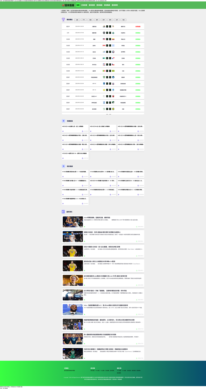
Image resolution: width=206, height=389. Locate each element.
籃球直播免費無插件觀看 (69, 370)
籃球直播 (92, 5)
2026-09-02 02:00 (79, 77)
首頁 (78, 5)
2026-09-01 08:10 (79, 58)
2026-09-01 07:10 (79, 45)
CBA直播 (102, 370)
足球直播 (84, 5)
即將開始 (138, 33)
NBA (84, 19)
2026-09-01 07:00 (79, 32)
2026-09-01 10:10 (79, 70)
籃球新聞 (115, 5)
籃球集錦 (107, 5)
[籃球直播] (68, 5)
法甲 (117, 19)
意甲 (97, 19)
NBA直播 (97, 370)
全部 (77, 19)
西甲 (104, 19)
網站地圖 (92, 370)
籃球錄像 (99, 5)
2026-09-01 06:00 (79, 26)
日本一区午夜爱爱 (4, 388)
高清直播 (138, 26)
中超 (123, 19)
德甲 (110, 19)
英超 (90, 19)
